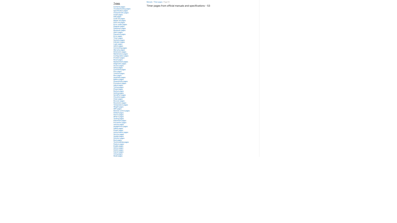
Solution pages (119, 138)
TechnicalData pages (121, 142)
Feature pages (119, 144)
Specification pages (121, 11)
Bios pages (118, 75)
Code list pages (119, 19)
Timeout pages (119, 73)
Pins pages (118, 71)
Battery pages (119, 79)
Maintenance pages (121, 54)
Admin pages (118, 46)
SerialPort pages (120, 95)
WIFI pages (118, 109)
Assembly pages (120, 77)
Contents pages (119, 7)
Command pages (120, 70)
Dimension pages (120, 52)
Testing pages (119, 119)
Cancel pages (118, 152)
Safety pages (118, 128)
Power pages (118, 130)
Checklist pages (119, 97)
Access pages (119, 66)
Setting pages (119, 93)
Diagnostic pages (120, 64)
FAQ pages (117, 17)
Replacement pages (121, 62)
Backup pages (119, 91)
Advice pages (118, 148)
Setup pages (118, 68)
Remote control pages (122, 111)
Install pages (118, 15)
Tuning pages (118, 87)
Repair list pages (120, 20)
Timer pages (158, 2)
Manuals (149, 2)
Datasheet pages (120, 28)
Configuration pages (121, 56)
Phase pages (118, 89)
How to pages (119, 115)
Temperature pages (121, 105)
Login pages (118, 44)
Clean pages (118, 99)
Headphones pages (121, 126)
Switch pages (118, 150)
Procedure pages (120, 83)
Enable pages (118, 146)
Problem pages (119, 58)
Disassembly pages (121, 81)
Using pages (118, 154)
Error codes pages (120, 24)
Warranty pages (119, 50)
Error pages (118, 36)
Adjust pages (118, 85)
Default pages (119, 113)
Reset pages (118, 60)
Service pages (119, 134)
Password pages (120, 34)
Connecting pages (120, 48)
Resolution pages (120, 103)
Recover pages (119, 101)
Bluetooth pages (120, 30)
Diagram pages (119, 26)
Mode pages (118, 156)
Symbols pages (119, 40)
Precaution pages (120, 122)
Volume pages (119, 124)
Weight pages (118, 107)
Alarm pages (118, 32)
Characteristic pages (121, 13)
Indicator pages (119, 42)
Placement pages (120, 121)
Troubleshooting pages (122, 9)
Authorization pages (121, 132)
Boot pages (118, 140)
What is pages (119, 117)
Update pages (119, 136)
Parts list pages (119, 22)
